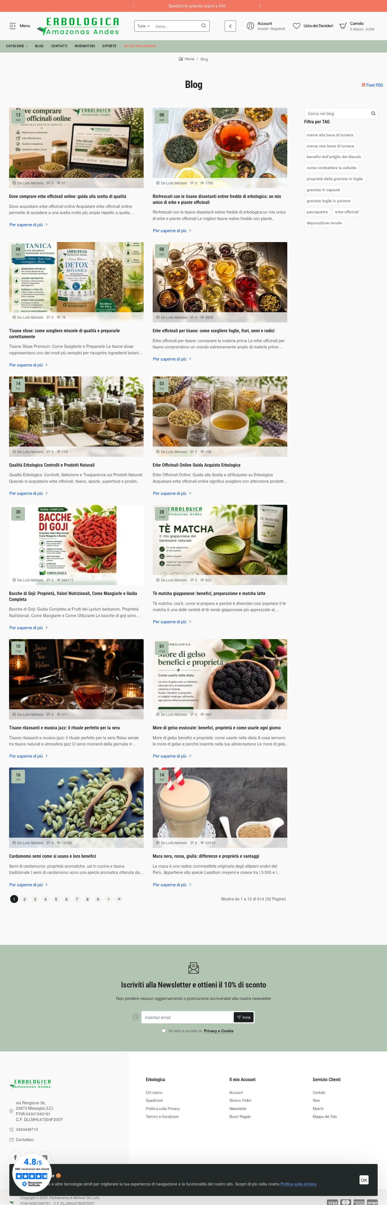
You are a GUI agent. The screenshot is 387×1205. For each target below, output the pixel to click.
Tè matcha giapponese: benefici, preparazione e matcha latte (209, 593)
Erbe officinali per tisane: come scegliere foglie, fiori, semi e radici (214, 330)
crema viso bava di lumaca (330, 145)
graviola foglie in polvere (328, 200)
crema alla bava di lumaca (330, 134)
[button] (260, 5)
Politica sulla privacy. (298, 1184)
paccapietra (317, 211)
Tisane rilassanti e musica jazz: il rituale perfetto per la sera (64, 727)
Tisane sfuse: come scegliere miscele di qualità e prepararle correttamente (64, 333)
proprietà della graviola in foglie (335, 178)
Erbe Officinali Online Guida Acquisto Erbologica (197, 465)
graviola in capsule (323, 189)
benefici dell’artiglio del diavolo (334, 156)
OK (364, 1180)
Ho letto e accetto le (200, 1031)
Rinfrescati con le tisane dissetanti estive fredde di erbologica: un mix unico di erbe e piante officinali (217, 199)
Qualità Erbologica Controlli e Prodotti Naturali (52, 465)
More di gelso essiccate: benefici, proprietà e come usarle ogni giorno (217, 727)
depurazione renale (324, 222)
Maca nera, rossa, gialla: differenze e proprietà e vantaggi (206, 856)
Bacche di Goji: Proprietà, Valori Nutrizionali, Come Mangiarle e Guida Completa (73, 596)
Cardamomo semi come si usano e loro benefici (52, 856)
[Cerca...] (203, 26)
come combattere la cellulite (331, 168)
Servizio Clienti (327, 1079)
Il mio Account (242, 1079)
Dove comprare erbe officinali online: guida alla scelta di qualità (67, 196)
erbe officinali (347, 211)
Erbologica (155, 1079)
